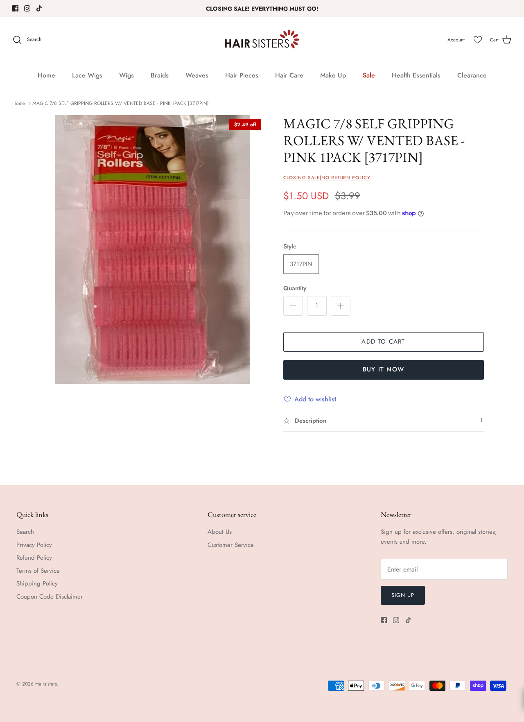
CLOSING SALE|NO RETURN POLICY (326, 177)
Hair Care (289, 75)
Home (46, 75)
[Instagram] (27, 8)
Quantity (294, 288)
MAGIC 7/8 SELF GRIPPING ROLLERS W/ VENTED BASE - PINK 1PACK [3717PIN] (120, 103)
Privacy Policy (34, 544)
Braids (160, 75)
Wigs (126, 75)
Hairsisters (46, 684)
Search (25, 531)
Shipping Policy (37, 583)
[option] (153, 249)
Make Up (333, 75)
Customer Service (231, 544)
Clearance (472, 75)
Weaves (196, 75)
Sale (369, 75)
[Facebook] (15, 8)
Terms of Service (38, 570)
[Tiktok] (39, 8)
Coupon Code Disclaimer (49, 596)
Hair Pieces (241, 75)
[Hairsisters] (262, 40)
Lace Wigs (87, 75)
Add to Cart (383, 341)
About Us (220, 531)
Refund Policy (34, 557)
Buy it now (383, 369)
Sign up (402, 595)
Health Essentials (416, 75)
